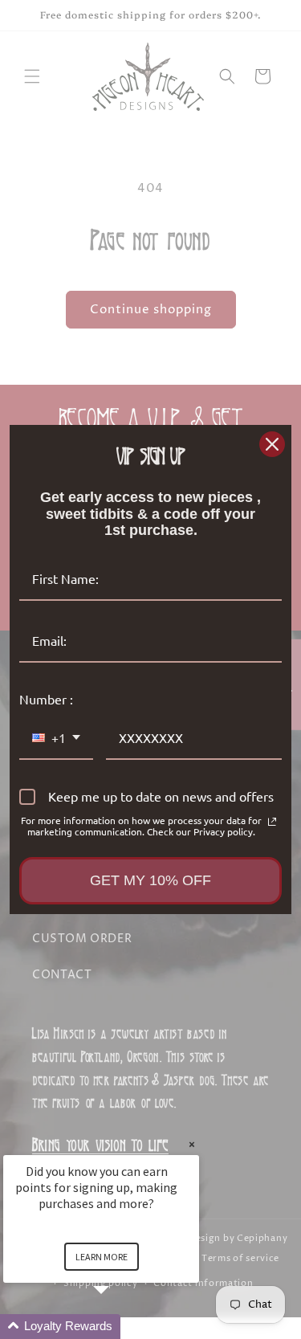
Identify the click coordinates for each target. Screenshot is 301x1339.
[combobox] (56, 738)
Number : (46, 699)
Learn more (101, 1257)
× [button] (192, 1144)
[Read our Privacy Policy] (272, 821)
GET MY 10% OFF (150, 880)
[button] (120, 1326)
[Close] (272, 444)
